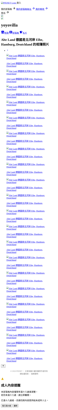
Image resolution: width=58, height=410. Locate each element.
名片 (25, 33)
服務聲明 (34, 374)
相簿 (6, 33)
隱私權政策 (24, 374)
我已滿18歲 (6, 406)
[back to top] (3, 366)
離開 (15, 406)
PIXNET (19, 371)
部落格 (15, 33)
